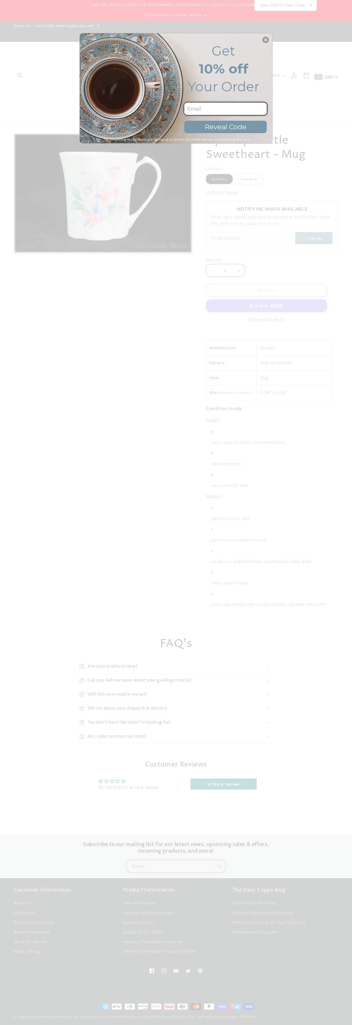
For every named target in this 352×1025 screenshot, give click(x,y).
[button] (265, 40)
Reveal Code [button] (225, 127)
